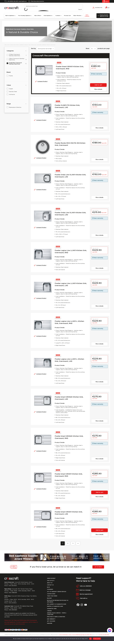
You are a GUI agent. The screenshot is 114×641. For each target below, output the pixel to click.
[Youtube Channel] (85, 605)
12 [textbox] (91, 48)
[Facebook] (78, 605)
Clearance (50, 589)
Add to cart (98, 85)
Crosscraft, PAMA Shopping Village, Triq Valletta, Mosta (82, 634)
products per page (104, 48)
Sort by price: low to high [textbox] (45, 48)
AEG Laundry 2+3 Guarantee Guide (56, 604)
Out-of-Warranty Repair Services (56, 591)
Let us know (98, 566)
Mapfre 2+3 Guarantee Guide (55, 606)
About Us (49, 582)
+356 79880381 (12, 592)
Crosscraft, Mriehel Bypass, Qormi (65, 634)
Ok (90, 638)
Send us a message (85, 590)
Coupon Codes (51, 593)
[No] (112, 638)
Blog (48, 587)
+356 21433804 (12, 602)
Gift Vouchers (51, 621)
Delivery (49, 598)
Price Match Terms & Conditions (56, 616)
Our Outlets (50, 580)
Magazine (49, 623)
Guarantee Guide (52, 608)
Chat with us (83, 598)
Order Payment (51, 578)
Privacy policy (96, 638)
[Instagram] (82, 605)
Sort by (33, 48)
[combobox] (93, 48)
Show (87, 48)
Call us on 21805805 (86, 586)
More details (98, 89)
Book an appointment (86, 594)
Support (107, 1)
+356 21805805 (12, 585)
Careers (49, 610)
